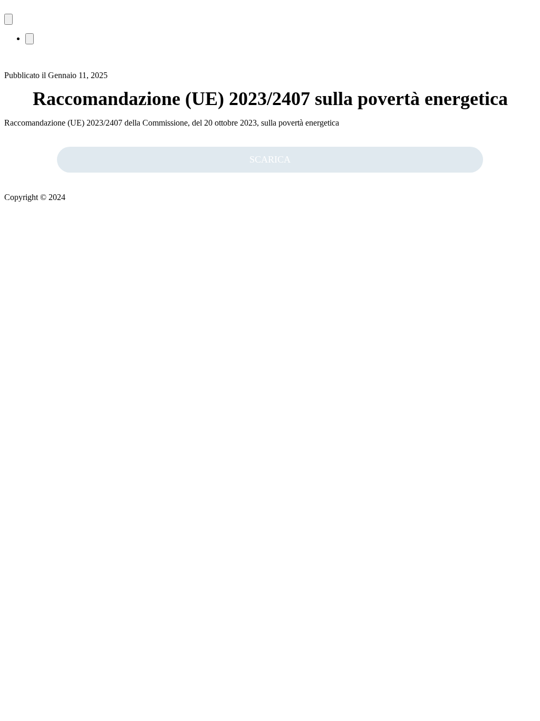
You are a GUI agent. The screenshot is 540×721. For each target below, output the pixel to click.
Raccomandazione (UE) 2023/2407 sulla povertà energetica (270, 99)
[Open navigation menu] (8, 19)
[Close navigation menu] (29, 38)
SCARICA (270, 159)
